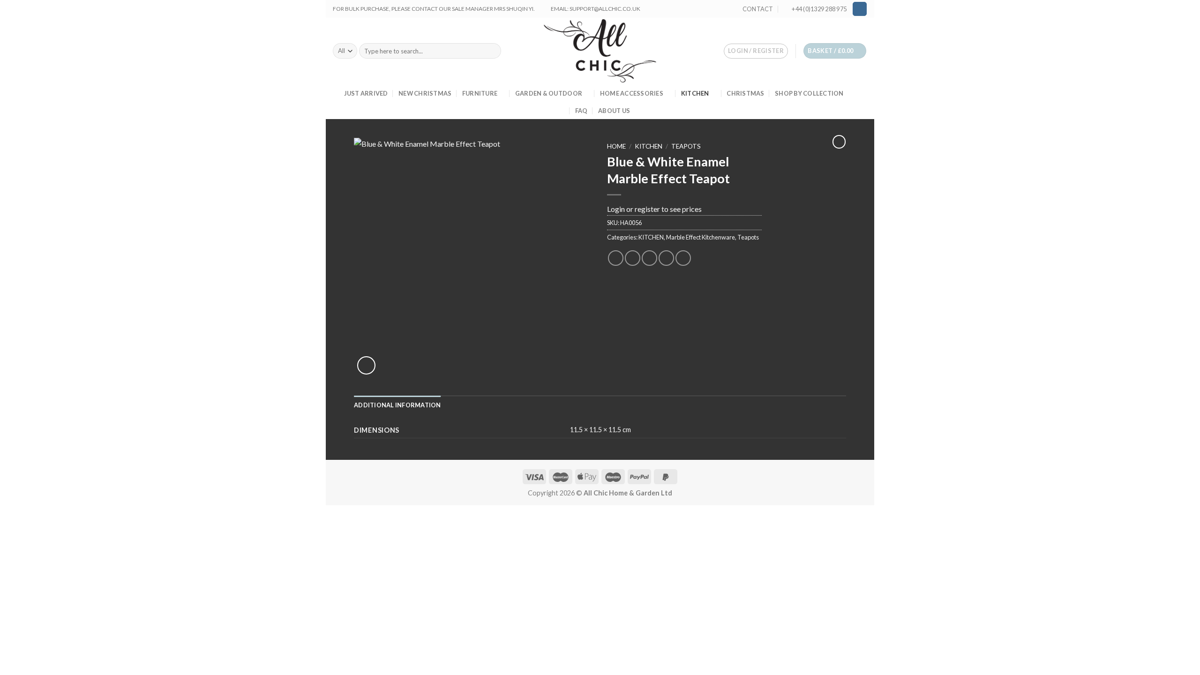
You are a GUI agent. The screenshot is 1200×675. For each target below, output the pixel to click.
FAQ (581, 110)
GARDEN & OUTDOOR (548, 93)
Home (616, 146)
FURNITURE (479, 93)
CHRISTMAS (745, 93)
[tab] (397, 405)
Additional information (397, 405)
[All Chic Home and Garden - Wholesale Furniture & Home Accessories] (600, 50)
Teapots (686, 146)
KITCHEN (695, 93)
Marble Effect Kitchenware (700, 237)
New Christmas (424, 93)
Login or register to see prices (654, 208)
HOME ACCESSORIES (631, 93)
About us (614, 110)
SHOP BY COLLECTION (809, 93)
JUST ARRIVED (366, 93)
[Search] (492, 51)
